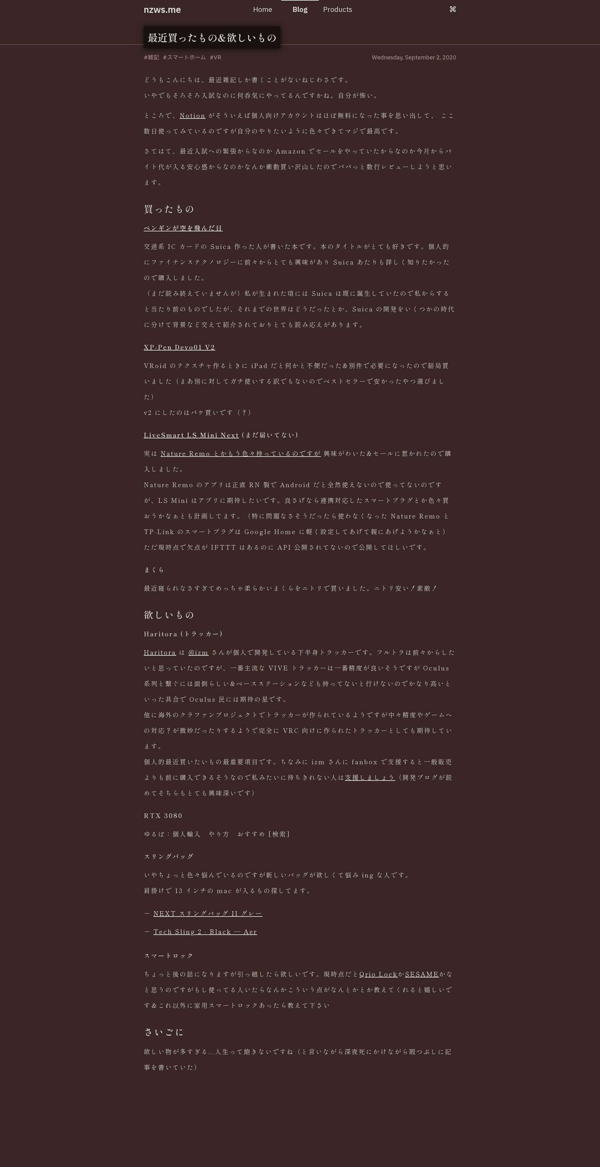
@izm (198, 652)
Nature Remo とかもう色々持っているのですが (241, 453)
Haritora (160, 652)
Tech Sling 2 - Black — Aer (205, 931)
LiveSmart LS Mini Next (191, 434)
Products (337, 10)
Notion (193, 115)
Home (262, 10)
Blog (300, 10)
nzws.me (162, 10)
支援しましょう (370, 777)
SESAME (422, 973)
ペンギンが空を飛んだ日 (183, 227)
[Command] (452, 10)
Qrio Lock (378, 973)
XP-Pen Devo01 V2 (179, 346)
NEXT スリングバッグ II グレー (207, 913)
